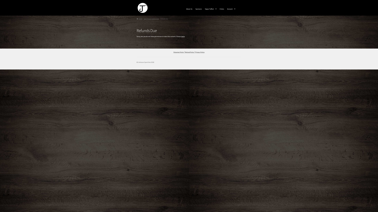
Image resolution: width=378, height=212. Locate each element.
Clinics (222, 9)
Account (230, 9)
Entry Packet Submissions (151, 19)
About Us (189, 9)
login (183, 36)
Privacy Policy (200, 52)
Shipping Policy (178, 52)
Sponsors (198, 9)
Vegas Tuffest (209, 9)
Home (140, 19)
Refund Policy (189, 52)
